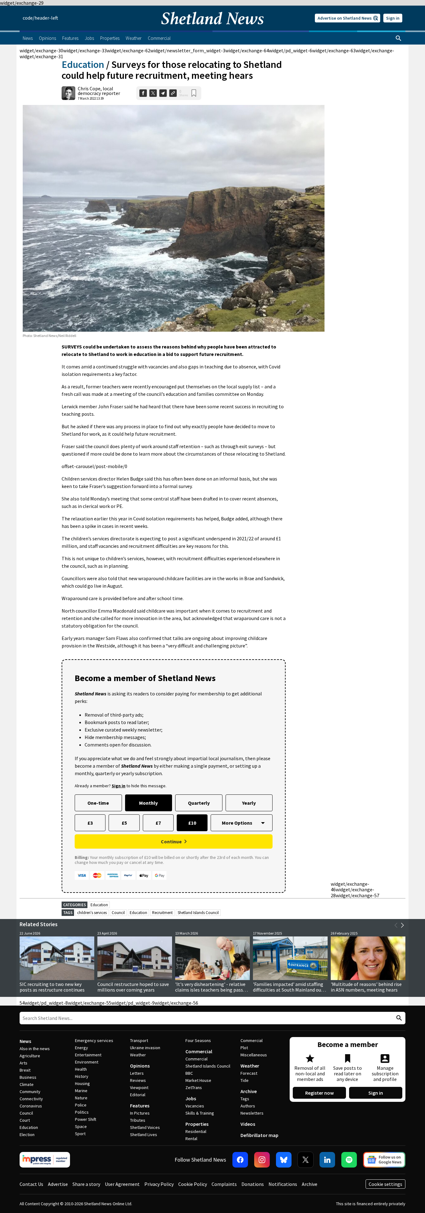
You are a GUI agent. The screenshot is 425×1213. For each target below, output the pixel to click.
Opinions (140, 1066)
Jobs (190, 1098)
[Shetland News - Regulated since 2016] (45, 1160)
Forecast (249, 1073)
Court (25, 1120)
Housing (82, 1083)
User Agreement (122, 1184)
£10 (192, 823)
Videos (248, 1124)
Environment (86, 1062)
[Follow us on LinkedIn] (327, 1160)
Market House (198, 1080)
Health (81, 1069)
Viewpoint (139, 1087)
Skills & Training (199, 1113)
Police (80, 1105)
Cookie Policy (192, 1184)
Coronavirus (31, 1106)
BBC (189, 1073)
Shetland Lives (143, 1134)
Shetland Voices (145, 1127)
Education (83, 64)
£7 (158, 823)
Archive (249, 1091)
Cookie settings (385, 1184)
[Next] (402, 925)
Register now (319, 1093)
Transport (139, 1040)
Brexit (25, 1070)
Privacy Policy (159, 1184)
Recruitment (162, 912)
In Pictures (140, 1113)
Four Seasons (198, 1040)
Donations (252, 1184)
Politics (82, 1112)
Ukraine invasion (145, 1047)
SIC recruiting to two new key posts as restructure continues (52, 987)
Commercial (198, 1051)
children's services (92, 912)
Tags (245, 1099)
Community (30, 1091)
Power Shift (85, 1119)
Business (28, 1077)
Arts (23, 1063)
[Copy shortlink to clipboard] (173, 93)
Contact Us (31, 1184)
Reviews (138, 1080)
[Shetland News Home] (212, 29)
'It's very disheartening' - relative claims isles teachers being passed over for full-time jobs (211, 989)
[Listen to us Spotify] (349, 1160)
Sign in (392, 18)
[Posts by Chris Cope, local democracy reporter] (68, 93)
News (25, 1041)
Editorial (137, 1094)
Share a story (86, 1184)
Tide (245, 1080)
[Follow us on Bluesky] (284, 1160)
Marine (81, 1090)
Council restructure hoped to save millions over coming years (133, 987)
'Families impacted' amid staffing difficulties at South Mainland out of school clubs (288, 989)
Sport (80, 1133)
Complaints (224, 1184)
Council (118, 912)
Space (81, 1126)
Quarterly (199, 803)
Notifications (283, 1184)
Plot (244, 1047)
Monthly (148, 803)
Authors (248, 1106)
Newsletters (252, 1113)
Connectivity (31, 1099)
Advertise (58, 1184)
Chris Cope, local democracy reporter (99, 90)
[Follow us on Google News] (384, 1160)
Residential (195, 1131)
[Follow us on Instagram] (262, 1160)
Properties (196, 1124)
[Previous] (396, 925)
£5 (124, 823)
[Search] (398, 38)
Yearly (249, 803)
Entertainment (88, 1055)
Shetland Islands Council (198, 912)
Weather (138, 1055)
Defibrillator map (259, 1135)
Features (139, 1105)
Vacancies (194, 1106)
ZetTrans (193, 1087)
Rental (191, 1138)
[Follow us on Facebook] (240, 1160)
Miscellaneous (254, 1055)
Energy (81, 1047)
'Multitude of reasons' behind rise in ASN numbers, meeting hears (366, 987)
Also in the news (35, 1048)
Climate (27, 1084)
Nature (81, 1098)
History (81, 1076)
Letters (137, 1073)
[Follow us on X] (305, 1160)
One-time (98, 803)
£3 (90, 823)
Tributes (137, 1120)
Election (27, 1134)
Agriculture (30, 1056)
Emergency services (94, 1040)
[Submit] (398, 1018)
